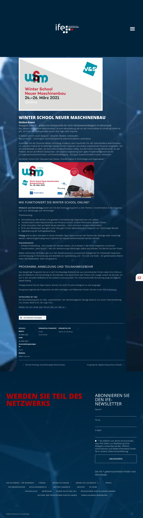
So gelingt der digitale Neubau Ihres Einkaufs (104, 365)
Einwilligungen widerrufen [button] (94, 495)
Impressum (47, 491)
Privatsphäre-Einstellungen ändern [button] (98, 491)
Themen (42, 483)
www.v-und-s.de (24, 356)
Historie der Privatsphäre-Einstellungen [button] (57, 495)
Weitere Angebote (61, 487)
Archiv (21, 350)
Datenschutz (31, 491)
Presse (108, 483)
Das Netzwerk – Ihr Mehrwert (20, 483)
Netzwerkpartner (16, 487)
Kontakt (81, 487)
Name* (98, 409)
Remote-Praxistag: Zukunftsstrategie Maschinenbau (45, 365)
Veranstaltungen (60, 483)
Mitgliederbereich (38, 487)
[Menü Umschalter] (132, 28)
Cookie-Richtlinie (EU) (66, 491)
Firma (97, 420)
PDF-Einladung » (110, 289)
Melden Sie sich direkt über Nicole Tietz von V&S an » (42, 307)
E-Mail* (98, 430)
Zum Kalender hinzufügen (33, 318)
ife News (93, 487)
